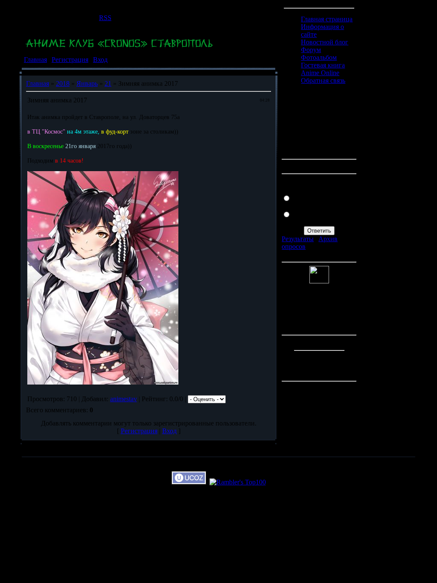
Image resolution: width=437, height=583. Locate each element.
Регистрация (70, 59)
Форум (311, 49)
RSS (105, 17)
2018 (63, 83)
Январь (87, 83)
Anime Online (320, 72)
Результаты (298, 238)
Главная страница (327, 19)
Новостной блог (324, 42)
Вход (100, 59)
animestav (123, 398)
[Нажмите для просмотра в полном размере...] (102, 382)
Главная (35, 59)
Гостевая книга (323, 65)
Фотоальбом (319, 57)
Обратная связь (323, 80)
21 (108, 83)
